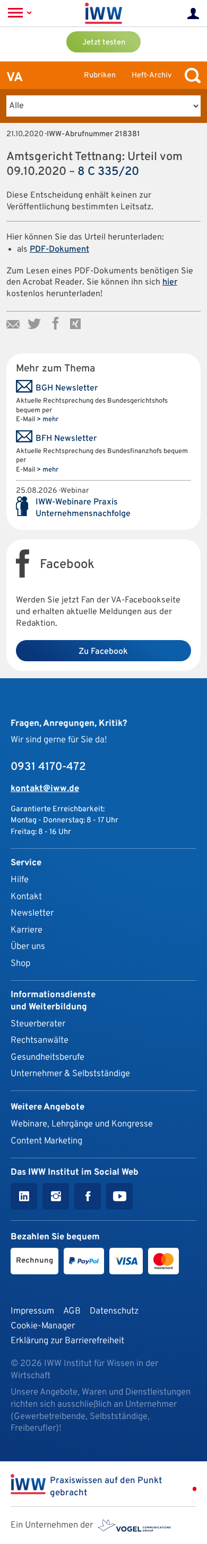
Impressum (32, 1311)
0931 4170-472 (48, 767)
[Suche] (190, 75)
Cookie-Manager (43, 1326)
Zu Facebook (103, 651)
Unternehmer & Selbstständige (70, 1073)
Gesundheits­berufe (47, 1057)
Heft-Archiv (151, 75)
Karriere (26, 930)
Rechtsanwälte (39, 1040)
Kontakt (26, 896)
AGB (72, 1311)
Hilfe (20, 879)
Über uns (28, 946)
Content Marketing (46, 1141)
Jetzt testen (103, 43)
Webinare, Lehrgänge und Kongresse (82, 1124)
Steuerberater (38, 1024)
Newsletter (32, 913)
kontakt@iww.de (45, 788)
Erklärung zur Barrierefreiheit (67, 1340)
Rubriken (100, 75)
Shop (20, 963)
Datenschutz (114, 1311)
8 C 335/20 (108, 172)
